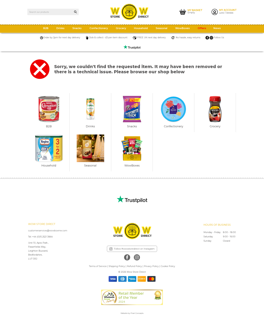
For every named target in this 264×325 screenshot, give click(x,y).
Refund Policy (134, 266)
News (217, 28)
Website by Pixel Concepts (132, 313)
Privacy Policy (151, 266)
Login (221, 12)
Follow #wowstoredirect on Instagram (134, 248)
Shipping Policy (117, 266)
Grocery (121, 28)
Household (141, 28)
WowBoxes (182, 28)
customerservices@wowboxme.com (47, 230)
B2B (45, 28)
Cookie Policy (168, 266)
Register (229, 12)
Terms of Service (98, 266)
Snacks (77, 28)
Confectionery (99, 28)
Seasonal (161, 28)
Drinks (60, 28)
